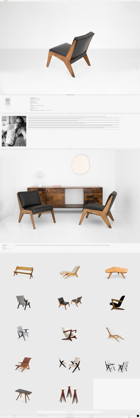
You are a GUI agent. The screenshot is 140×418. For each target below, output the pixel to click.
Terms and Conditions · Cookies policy (70, 417)
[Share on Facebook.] (108, 98)
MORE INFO (4, 250)
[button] (138, 416)
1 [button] (137, 46)
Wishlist (132, 0)
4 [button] (137, 48)
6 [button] (137, 197)
